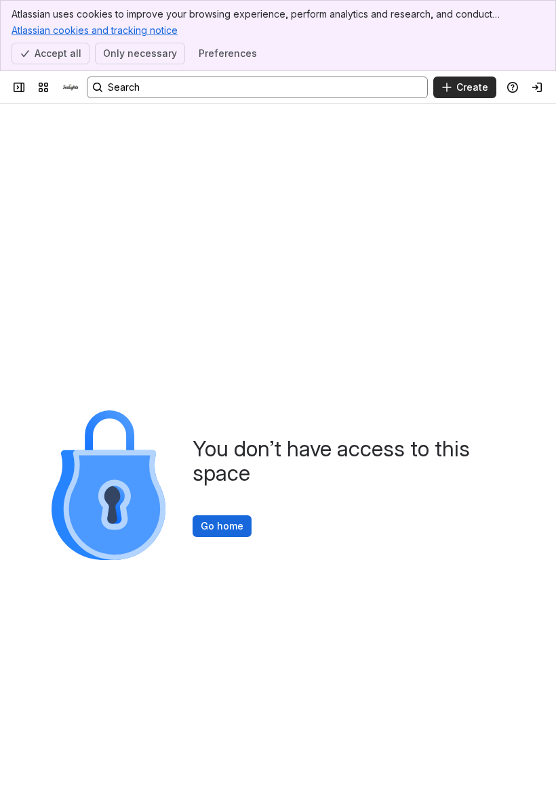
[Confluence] (70, 87)
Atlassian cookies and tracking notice (95, 30)
